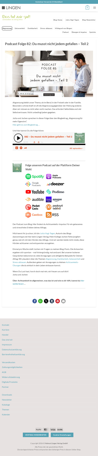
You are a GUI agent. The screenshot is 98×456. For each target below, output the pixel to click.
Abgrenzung (51, 259)
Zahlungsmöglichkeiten (12, 367)
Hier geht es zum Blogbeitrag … (26, 124)
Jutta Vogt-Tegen (47, 233)
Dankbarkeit (62, 259)
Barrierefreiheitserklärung (13, 354)
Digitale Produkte (9, 382)
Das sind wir (7, 339)
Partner (5, 387)
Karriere (5, 329)
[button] (87, 7)
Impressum (7, 344)
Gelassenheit (74, 259)
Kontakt (5, 325)
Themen (5, 409)
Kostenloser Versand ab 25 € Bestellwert (49, 2)
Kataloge (6, 404)
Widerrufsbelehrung (11, 377)
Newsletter (7, 399)
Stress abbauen (19, 262)
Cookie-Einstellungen (62, 435)
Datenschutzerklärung (12, 349)
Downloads (7, 394)
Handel (5, 334)
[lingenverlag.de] (13, 7)
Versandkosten (8, 362)
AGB (4, 372)
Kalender (6, 414)
